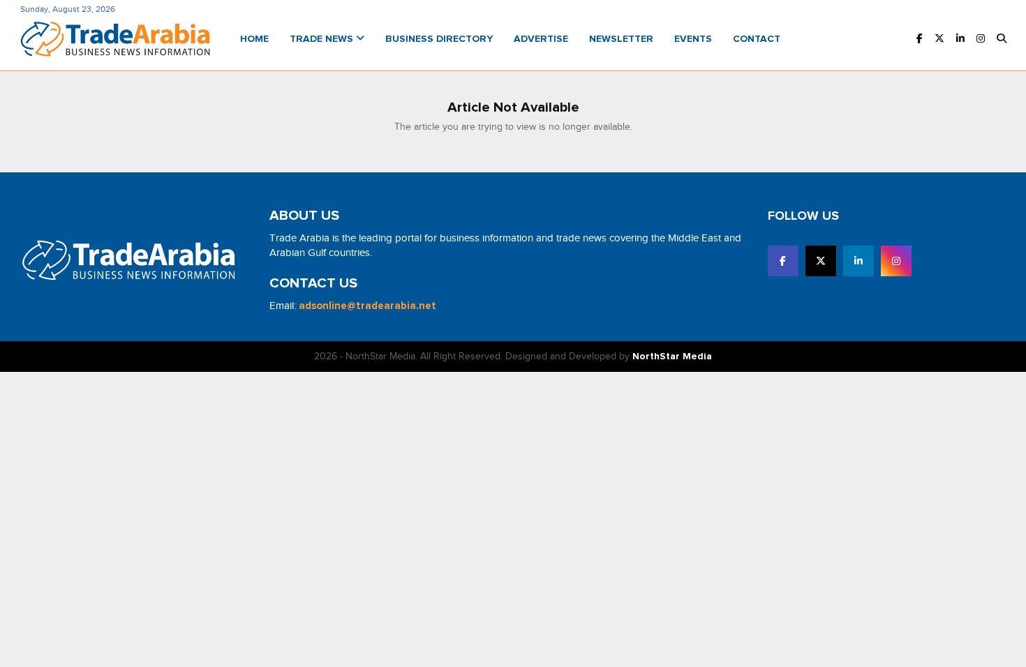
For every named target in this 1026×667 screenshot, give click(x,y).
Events (693, 39)
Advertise (541, 39)
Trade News (323, 39)
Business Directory (439, 39)
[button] (1001, 39)
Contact (756, 39)
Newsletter (621, 39)
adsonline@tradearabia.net (367, 306)
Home (254, 39)
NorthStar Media (672, 356)
